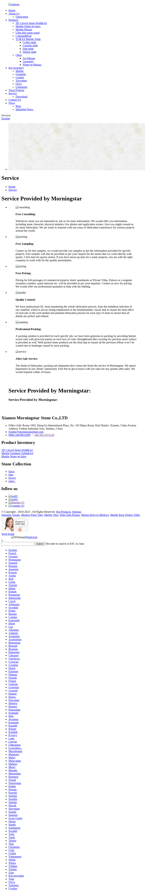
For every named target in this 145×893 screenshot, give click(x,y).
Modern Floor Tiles (32, 514)
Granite (20, 77)
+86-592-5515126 (44, 434)
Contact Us (14, 99)
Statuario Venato (10, 514)
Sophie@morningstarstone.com (26, 431)
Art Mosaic (29, 58)
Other (19, 55)
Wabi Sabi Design (70, 514)
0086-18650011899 (19, 434)
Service (12, 93)
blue (10, 474)
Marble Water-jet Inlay (28, 26)
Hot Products (63, 511)
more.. (12, 481)
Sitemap (76, 511)
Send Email (7, 533)
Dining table (29, 51)
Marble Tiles (51, 514)
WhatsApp (31, 537)
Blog (18, 106)
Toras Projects (16, 90)
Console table (30, 45)
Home (11, 10)
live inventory (16, 67)
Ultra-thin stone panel (28, 32)
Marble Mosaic (24, 29)
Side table (28, 48)
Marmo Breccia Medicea (95, 514)
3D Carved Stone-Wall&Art (31, 23)
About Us (13, 13)
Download (21, 96)
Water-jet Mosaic (32, 64)
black (11, 471)
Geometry (28, 61)
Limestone (21, 87)
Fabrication (22, 16)
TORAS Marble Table (28, 39)
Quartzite (21, 74)
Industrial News (24, 109)
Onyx (19, 83)
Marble (20, 71)
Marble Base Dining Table (125, 514)
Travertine (21, 80)
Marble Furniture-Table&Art (17, 453)
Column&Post (23, 35)
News (11, 102)
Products (13, 19)
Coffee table (29, 42)
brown (12, 477)
